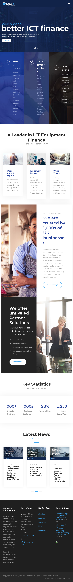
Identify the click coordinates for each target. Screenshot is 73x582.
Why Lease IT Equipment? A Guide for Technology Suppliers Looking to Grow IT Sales (13, 473)
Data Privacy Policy (52, 578)
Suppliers (41, 518)
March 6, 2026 (35, 465)
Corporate (42, 522)
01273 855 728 (28, 536)
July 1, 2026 (11, 464)
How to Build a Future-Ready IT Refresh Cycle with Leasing (36, 471)
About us (41, 514)
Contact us (42, 530)
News (40, 526)
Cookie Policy (65, 578)
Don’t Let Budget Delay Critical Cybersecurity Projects (62, 516)
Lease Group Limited (49, 576)
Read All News (36, 439)
